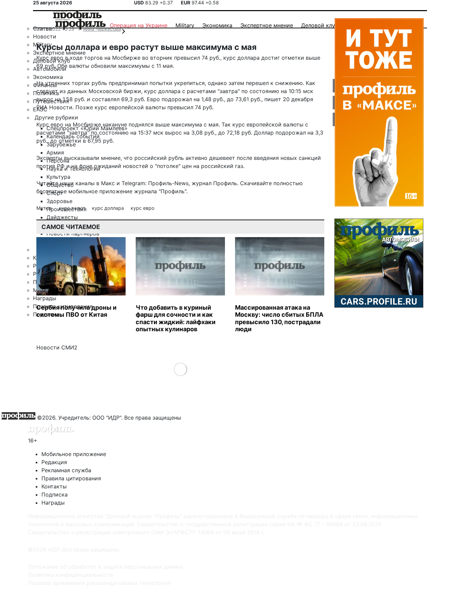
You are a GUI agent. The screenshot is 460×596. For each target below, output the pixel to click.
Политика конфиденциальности (70, 574)
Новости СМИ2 (56, 347)
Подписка (54, 494)
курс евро (142, 208)
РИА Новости (54, 107)
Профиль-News (168, 183)
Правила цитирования (71, 478)
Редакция (54, 462)
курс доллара (108, 208)
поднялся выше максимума (165, 124)
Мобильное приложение (73, 454)
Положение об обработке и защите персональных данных (106, 566)
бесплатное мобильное (67, 191)
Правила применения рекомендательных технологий (99, 582)
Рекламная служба (66, 470)
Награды (53, 502)
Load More (180, 368)
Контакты (54, 486)
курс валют (73, 208)
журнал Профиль (214, 183)
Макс (108, 183)
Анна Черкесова (102, 28)
